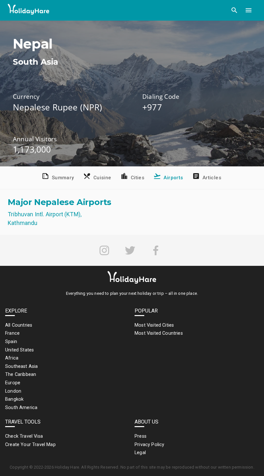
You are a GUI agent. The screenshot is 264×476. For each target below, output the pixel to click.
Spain (11, 341)
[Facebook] (156, 250)
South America (21, 407)
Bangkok (14, 399)
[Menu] (248, 10)
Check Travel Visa (24, 436)
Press (140, 436)
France (12, 333)
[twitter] (130, 250)
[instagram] (104, 250)
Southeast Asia (21, 366)
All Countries (18, 325)
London (13, 391)
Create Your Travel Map (30, 444)
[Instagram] (104, 250)
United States (19, 350)
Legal (140, 452)
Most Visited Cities (154, 325)
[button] (234, 10)
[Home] (29, 10)
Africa (11, 358)
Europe (12, 383)
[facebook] (156, 250)
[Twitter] (130, 250)
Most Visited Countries (159, 333)
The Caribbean (20, 374)
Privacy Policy (149, 444)
